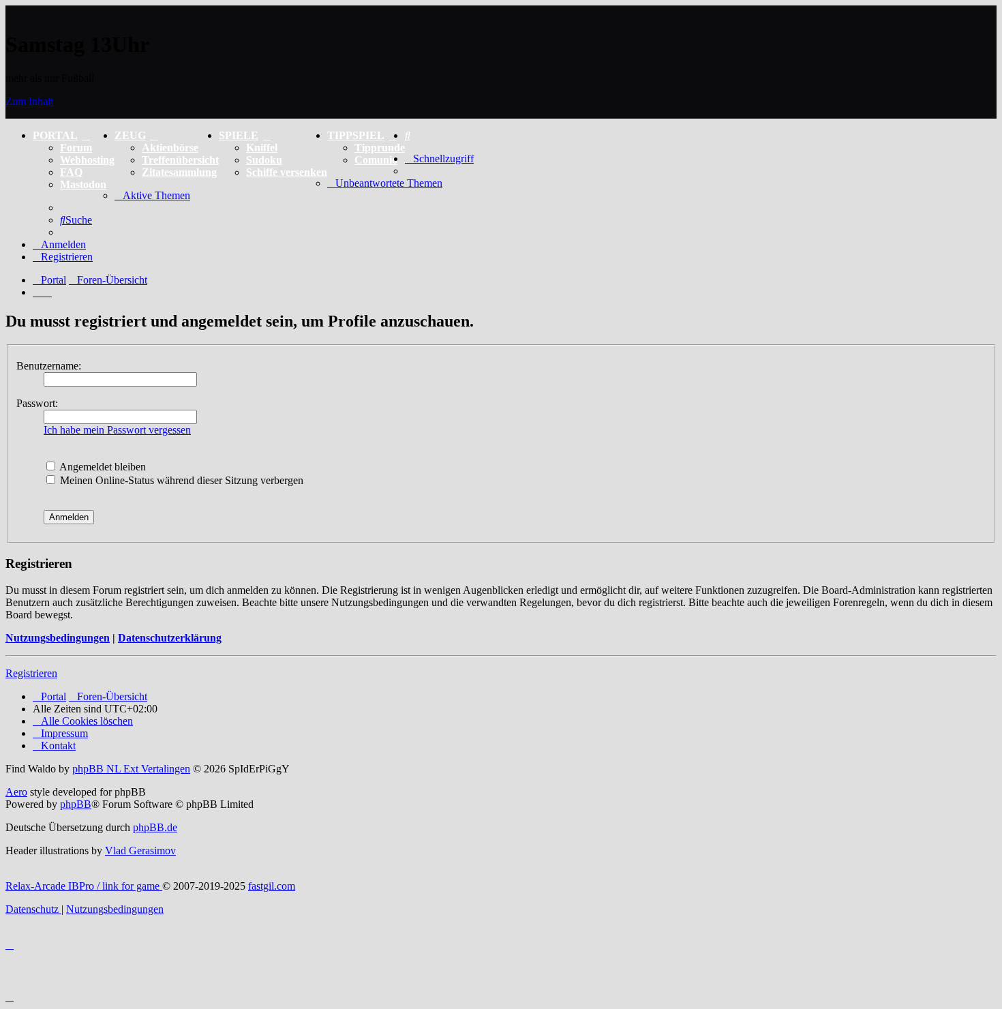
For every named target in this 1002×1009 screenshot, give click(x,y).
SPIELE (238, 135)
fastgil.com (271, 886)
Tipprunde (379, 147)
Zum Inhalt (29, 101)
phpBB (75, 804)
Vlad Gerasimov (140, 850)
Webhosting (87, 160)
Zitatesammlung (179, 172)
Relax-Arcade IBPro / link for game (83, 886)
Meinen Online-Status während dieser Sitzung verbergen (180, 480)
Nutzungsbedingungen (57, 638)
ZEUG (130, 135)
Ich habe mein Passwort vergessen (117, 430)
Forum (76, 147)
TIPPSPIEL (355, 135)
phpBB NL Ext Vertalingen (131, 768)
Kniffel (261, 147)
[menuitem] (407, 135)
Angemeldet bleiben (101, 466)
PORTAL (55, 135)
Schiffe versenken (286, 172)
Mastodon (83, 184)
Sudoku (264, 160)
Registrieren (31, 673)
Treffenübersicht (180, 160)
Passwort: (37, 403)
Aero (16, 792)
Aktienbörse (170, 147)
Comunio (375, 160)
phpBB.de (155, 827)
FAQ (71, 172)
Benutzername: (48, 366)
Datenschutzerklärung (170, 638)
